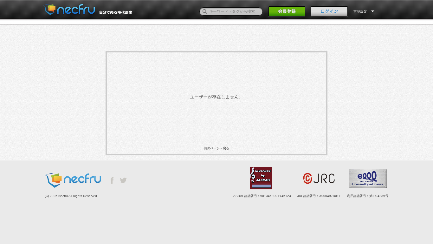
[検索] (205, 11)
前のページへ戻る (216, 148)
